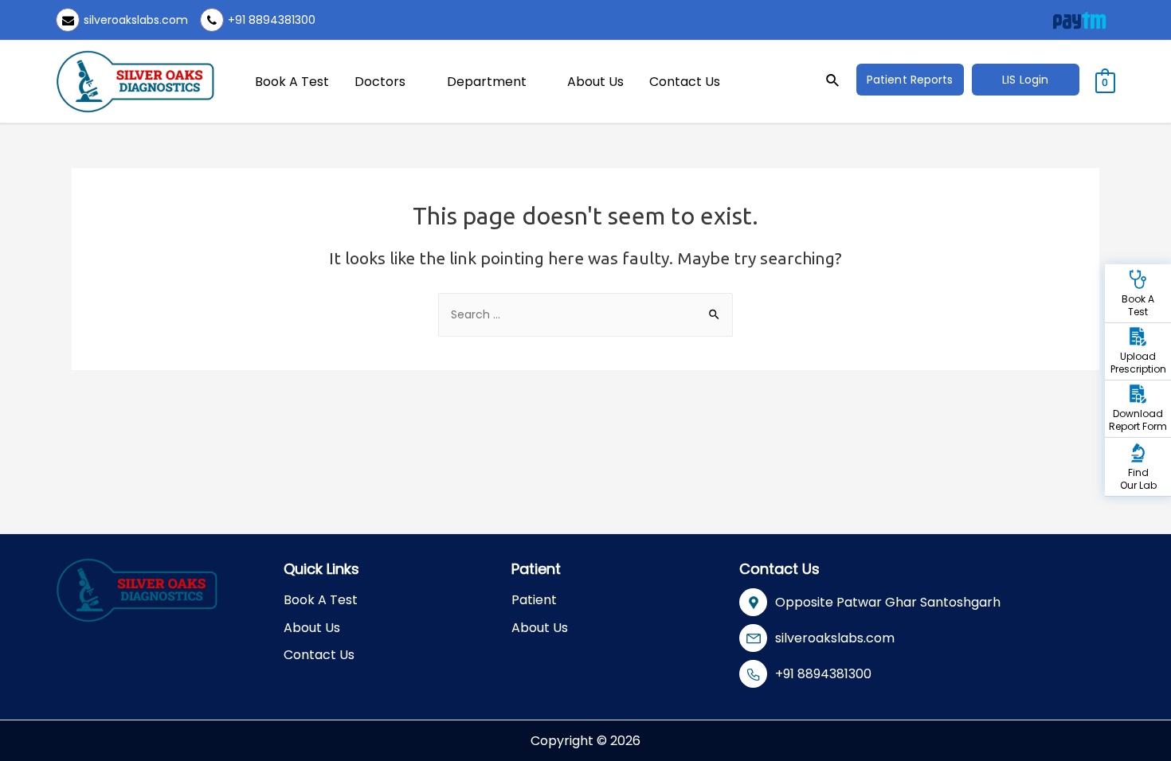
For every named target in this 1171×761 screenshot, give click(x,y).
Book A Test (292, 81)
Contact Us (684, 81)
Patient (534, 600)
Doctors (379, 81)
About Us (595, 81)
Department (487, 81)
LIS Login (1025, 80)
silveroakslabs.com (136, 20)
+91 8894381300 (271, 20)
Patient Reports (910, 80)
